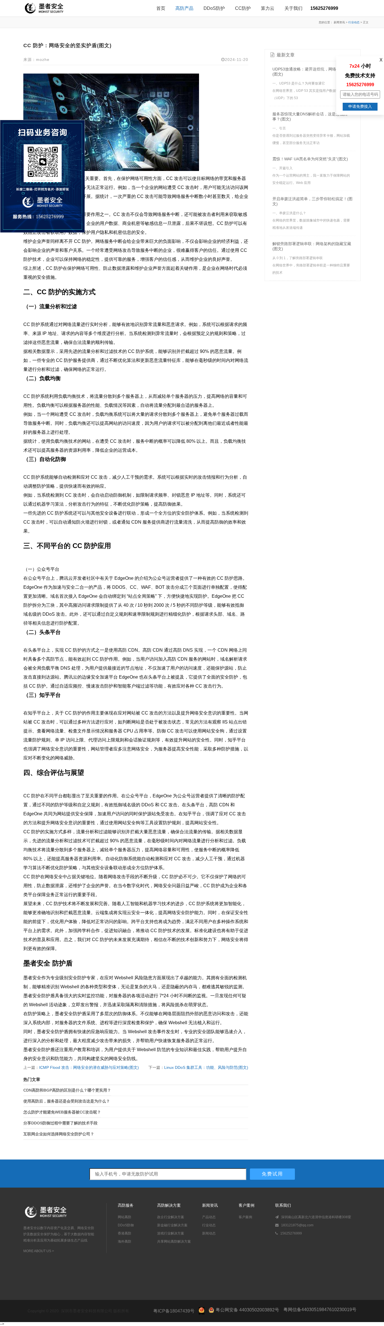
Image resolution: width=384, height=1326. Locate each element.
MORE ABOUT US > (38, 1251)
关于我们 (293, 8)
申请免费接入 (360, 106)
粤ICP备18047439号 (174, 1311)
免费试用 (272, 1174)
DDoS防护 (214, 8)
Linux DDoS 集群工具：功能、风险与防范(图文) (206, 1067)
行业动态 (354, 22)
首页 (160, 8)
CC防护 (243, 8)
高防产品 (184, 8)
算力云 (267, 8)
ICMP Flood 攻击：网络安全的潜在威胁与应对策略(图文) (89, 1067)
